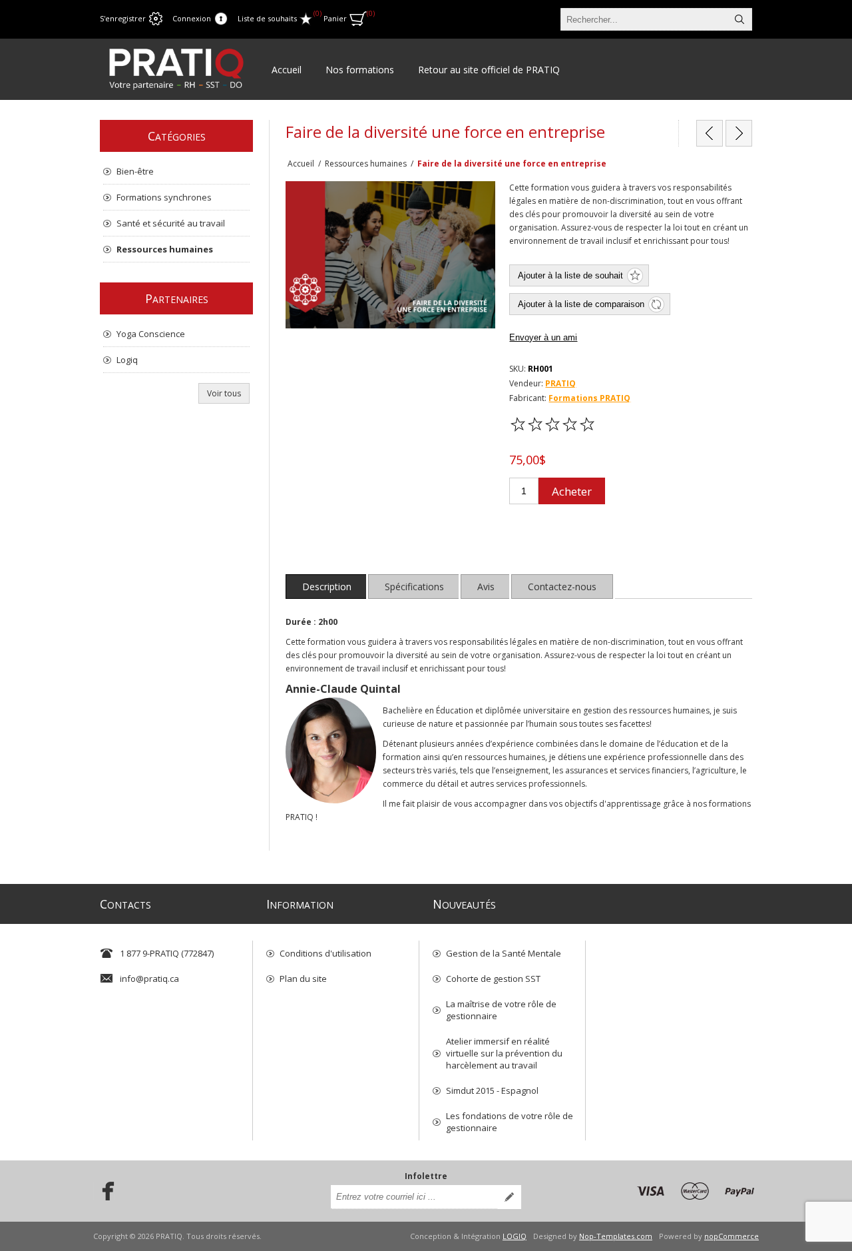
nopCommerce (731, 1236)
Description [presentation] (326, 586)
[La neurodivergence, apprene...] (739, 133)
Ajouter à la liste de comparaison (581, 304)
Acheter (572, 491)
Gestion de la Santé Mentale (503, 953)
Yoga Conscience (150, 334)
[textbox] (644, 19)
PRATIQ (560, 383)
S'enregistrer (123, 18)
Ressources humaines (164, 249)
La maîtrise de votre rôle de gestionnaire (501, 1010)
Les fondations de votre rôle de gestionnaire (509, 1122)
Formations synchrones (164, 197)
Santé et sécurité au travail (170, 223)
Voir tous (224, 393)
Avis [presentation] (486, 586)
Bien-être (135, 171)
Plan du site (303, 979)
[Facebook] (103, 1191)
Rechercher (739, 19)
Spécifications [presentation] (414, 586)
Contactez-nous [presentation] (562, 586)
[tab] (327, 586)
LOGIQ (515, 1236)
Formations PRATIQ (589, 398)
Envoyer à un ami (543, 337)
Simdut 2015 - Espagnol (492, 1090)
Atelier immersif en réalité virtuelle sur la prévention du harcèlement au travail (504, 1053)
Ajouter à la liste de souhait (570, 275)
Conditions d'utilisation (325, 953)
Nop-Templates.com (615, 1236)
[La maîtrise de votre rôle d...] (709, 133)
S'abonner (509, 1197)
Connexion (191, 18)
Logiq (127, 360)
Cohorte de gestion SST (493, 979)
